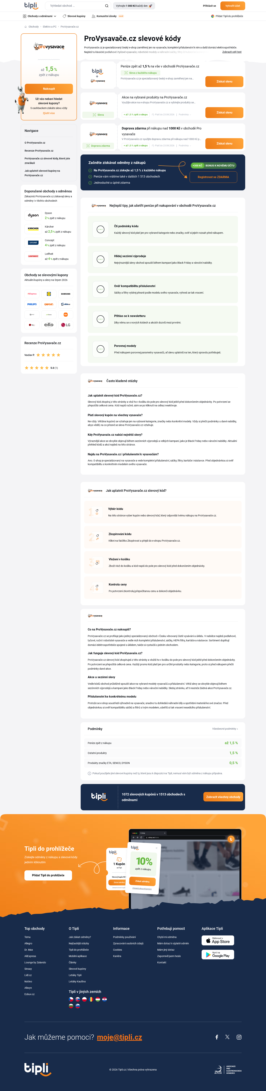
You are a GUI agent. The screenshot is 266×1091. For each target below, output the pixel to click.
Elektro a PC (49, 26)
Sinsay (28, 968)
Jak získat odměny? (80, 937)
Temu (27, 937)
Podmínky (184, 114)
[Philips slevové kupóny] (31, 304)
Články (72, 962)
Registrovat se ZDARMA (213, 177)
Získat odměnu (142, 881)
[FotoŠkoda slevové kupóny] (48, 325)
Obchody (34, 26)
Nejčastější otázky (79, 943)
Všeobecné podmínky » (225, 728)
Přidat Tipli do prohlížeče (48, 875)
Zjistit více (49, 113)
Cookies (117, 949)
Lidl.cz (28, 975)
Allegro (28, 943)
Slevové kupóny (77, 968)
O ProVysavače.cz (35, 142)
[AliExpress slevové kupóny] (31, 294)
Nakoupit (49, 88)
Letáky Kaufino (77, 981)
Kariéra (117, 956)
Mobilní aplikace (78, 956)
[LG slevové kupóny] (65, 325)
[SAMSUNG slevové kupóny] (65, 294)
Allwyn (28, 987)
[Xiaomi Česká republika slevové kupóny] (65, 314)
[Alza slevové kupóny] (65, 304)
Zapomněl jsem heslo (169, 956)
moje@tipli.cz (119, 1037)
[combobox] (78, 6)
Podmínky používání (124, 937)
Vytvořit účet (232, 5)
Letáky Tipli (75, 975)
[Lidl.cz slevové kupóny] (48, 294)
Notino (28, 981)
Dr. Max (28, 949)
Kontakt (161, 962)
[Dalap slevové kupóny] (31, 314)
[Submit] (106, 6)
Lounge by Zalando (35, 962)
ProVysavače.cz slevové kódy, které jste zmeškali (47, 160)
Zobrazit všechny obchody (223, 797)
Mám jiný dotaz (165, 949)
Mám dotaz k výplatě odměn (173, 943)
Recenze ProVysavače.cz (39, 150)
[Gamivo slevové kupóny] (48, 304)
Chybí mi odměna (167, 937)
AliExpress (30, 956)
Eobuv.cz (29, 994)
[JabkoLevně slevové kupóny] (48, 314)
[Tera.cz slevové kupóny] (31, 325)
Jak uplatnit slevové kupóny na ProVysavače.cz (42, 173)
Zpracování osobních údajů (128, 943)
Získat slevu (224, 81)
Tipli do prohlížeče (79, 949)
